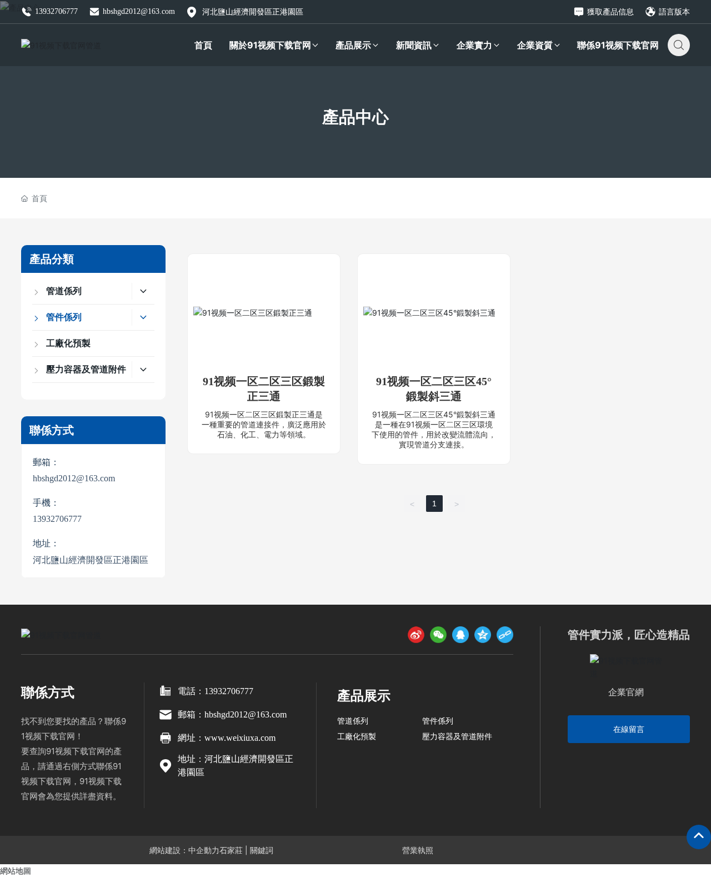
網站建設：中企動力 (184, 850)
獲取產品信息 (610, 11)
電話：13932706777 (215, 691)
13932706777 (56, 11)
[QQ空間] (482, 634)
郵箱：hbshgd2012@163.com (232, 714)
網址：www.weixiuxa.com (227, 738)
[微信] (438, 634)
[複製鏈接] (505, 634)
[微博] (416, 634)
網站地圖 (15, 870)
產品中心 (355, 117)
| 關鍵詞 (258, 850)
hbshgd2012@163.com (139, 11)
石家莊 (231, 850)
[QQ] (460, 634)
